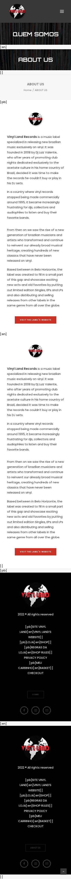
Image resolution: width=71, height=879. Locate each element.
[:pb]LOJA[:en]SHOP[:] (35, 642)
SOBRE (35, 694)
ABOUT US (35, 847)
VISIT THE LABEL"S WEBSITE (35, 319)
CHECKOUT (36, 673)
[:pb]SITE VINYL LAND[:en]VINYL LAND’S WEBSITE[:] (35, 632)
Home (28, 90)
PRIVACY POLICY (35, 658)
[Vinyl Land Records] (17, 11)
